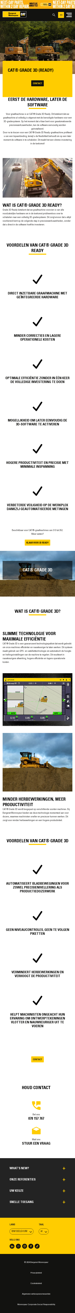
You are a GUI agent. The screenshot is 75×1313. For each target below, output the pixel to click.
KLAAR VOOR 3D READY (37, 543)
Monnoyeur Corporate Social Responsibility (36, 1305)
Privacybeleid (36, 1273)
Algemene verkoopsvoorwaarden (36, 1294)
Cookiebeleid (36, 1283)
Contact (37, 84)
